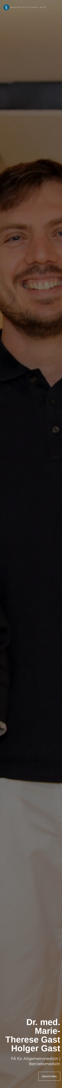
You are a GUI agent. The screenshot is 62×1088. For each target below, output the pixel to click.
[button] (56, 7)
